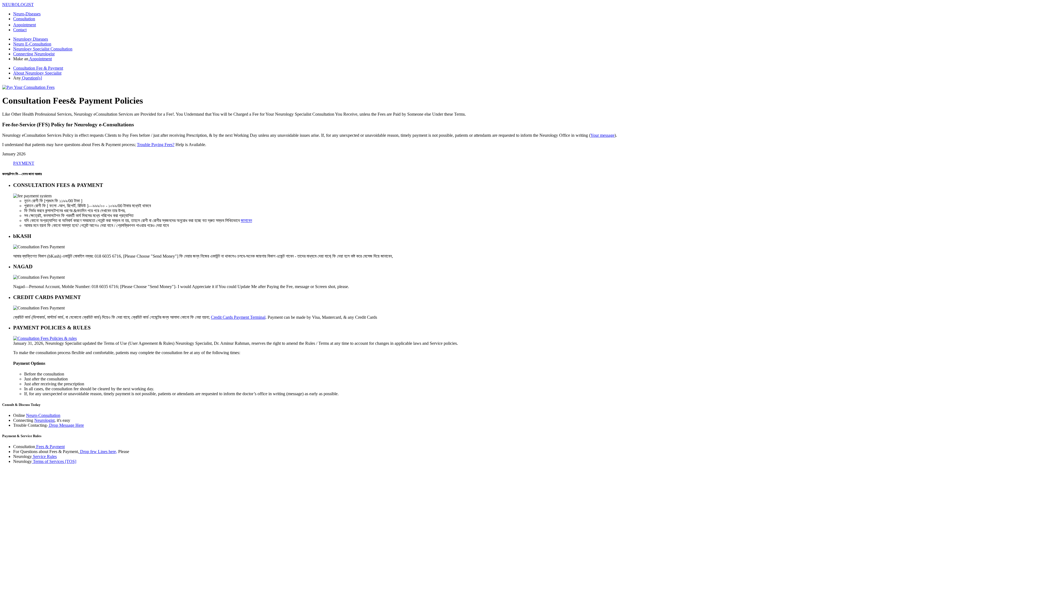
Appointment (24, 24)
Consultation (24, 18)
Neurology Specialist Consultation (42, 49)
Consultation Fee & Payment (38, 68)
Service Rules (44, 456)
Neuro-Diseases (27, 14)
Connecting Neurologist (34, 54)
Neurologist (44, 420)
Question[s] (31, 78)
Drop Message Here (66, 425)
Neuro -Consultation (32, 44)
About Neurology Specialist (37, 73)
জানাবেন (246, 220)
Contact (20, 29)
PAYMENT (23, 163)
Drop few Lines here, (98, 451)
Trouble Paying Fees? (155, 144)
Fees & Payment (50, 446)
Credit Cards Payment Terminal (238, 317)
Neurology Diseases (30, 39)
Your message (602, 135)
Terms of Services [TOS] (54, 461)
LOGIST (18, 4)
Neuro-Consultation (43, 415)
